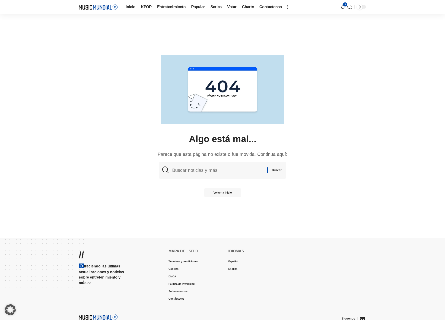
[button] (288, 7)
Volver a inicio (222, 192)
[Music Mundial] (98, 7)
